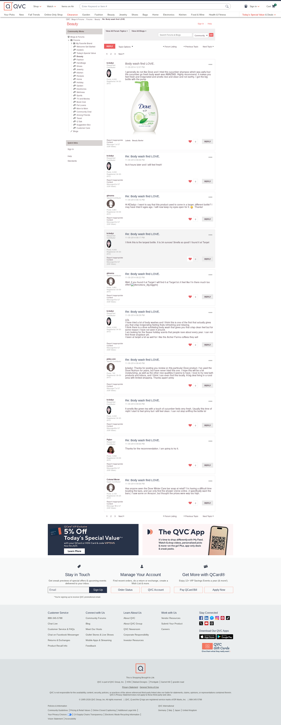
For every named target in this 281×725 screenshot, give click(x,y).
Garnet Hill (165, 682)
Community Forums (96, 618)
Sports (79, 95)
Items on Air (68, 6)
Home (155, 14)
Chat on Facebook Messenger (63, 634)
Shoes (135, 14)
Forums (89, 19)
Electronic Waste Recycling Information (122, 714)
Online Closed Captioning (104, 710)
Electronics (168, 14)
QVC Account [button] (156, 589)
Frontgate (154, 682)
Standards (72, 160)
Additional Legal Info (127, 710)
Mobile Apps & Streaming (99, 640)
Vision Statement (55, 719)
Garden (86, 14)
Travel (79, 118)
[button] (246, 6)
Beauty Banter (137, 140)
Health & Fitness (217, 14)
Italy (170, 710)
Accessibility (70, 719)
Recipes (80, 75)
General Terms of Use (149, 687)
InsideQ (80, 49)
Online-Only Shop (53, 14)
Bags (145, 14)
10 (115, 505)
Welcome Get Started (86, 46)
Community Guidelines (58, 710)
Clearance (72, 14)
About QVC (129, 618)
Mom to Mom (82, 108)
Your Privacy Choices (57, 714)
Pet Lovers (81, 105)
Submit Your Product (171, 623)
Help (210, 23)
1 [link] (106, 53)
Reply (207, 141)
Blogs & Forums (78, 19)
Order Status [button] (125, 589)
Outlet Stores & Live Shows (100, 634)
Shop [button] (36, 6)
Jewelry (123, 14)
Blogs (75, 131)
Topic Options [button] (125, 46)
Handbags (81, 62)
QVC (68, 19)
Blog (88, 623)
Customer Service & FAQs (61, 629)
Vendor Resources (170, 618)
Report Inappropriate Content (115, 141)
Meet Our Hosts (94, 629)
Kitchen (183, 14)
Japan (177, 710)
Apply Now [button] (219, 589)
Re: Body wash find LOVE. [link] (113, 19)
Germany (162, 710)
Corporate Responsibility (136, 634)
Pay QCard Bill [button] (188, 589)
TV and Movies (83, 98)
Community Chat (84, 111)
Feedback (91, 645)
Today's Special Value (86, 53)
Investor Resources (134, 640)
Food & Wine (197, 14)
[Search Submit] (227, 6)
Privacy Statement (130, 687)
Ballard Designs (140, 682)
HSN (129, 682)
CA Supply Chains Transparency (88, 714)
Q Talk (79, 121)
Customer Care (83, 127)
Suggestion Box (84, 124)
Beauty (111, 14)
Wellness (81, 92)
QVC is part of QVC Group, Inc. (110, 682)
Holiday (80, 82)
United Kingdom (189, 710)
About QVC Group (133, 623)
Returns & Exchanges (59, 640)
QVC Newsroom (132, 629)
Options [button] (210, 64)
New (21, 14)
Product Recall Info (57, 645)
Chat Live (53, 623)
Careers (165, 629)
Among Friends (83, 114)
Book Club (81, 101)
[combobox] (152, 6)
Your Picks (9, 14)
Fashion (99, 14)
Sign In (201, 23)
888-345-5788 (55, 618)
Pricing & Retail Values (80, 710)
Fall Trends (34, 14)
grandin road (178, 682)
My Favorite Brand (84, 43)
